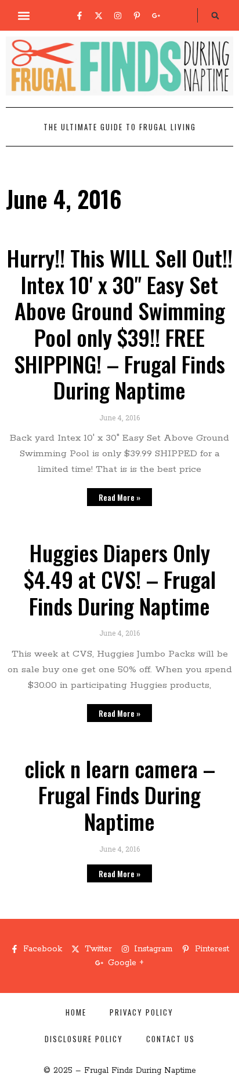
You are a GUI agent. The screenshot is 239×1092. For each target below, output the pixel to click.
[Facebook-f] (79, 16)
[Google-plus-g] (156, 16)
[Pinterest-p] (137, 16)
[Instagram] (118, 16)
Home (76, 1012)
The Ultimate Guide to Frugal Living (120, 127)
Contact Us (170, 1039)
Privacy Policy (141, 1012)
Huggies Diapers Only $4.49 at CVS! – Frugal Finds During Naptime (120, 578)
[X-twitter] (98, 16)
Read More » (119, 497)
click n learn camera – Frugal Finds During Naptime (119, 794)
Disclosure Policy (84, 1039)
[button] (24, 15)
